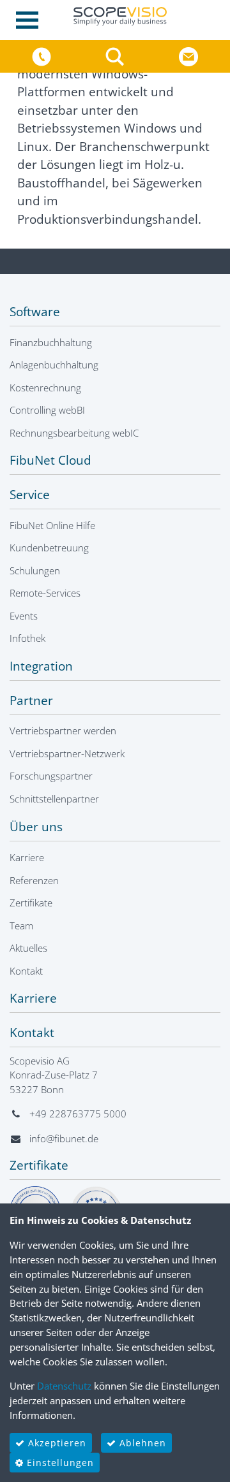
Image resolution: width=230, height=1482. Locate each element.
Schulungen (35, 570)
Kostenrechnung (45, 387)
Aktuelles (28, 947)
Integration (41, 666)
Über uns (36, 826)
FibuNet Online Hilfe (52, 525)
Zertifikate (31, 902)
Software (35, 311)
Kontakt (26, 970)
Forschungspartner (51, 775)
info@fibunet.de (63, 1138)
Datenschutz (64, 1385)
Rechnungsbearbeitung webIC (74, 432)
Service (30, 494)
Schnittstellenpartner (54, 798)
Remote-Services (45, 592)
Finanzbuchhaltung (51, 342)
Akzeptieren (55, 1443)
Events (24, 615)
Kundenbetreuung (49, 547)
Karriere (27, 857)
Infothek (27, 638)
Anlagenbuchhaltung (54, 364)
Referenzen (34, 880)
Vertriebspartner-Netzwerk (67, 753)
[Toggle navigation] (31, 20)
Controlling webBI (47, 409)
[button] (116, 55)
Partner (31, 700)
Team (21, 925)
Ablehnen (141, 1443)
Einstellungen (59, 1463)
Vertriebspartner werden (63, 730)
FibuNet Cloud (50, 460)
